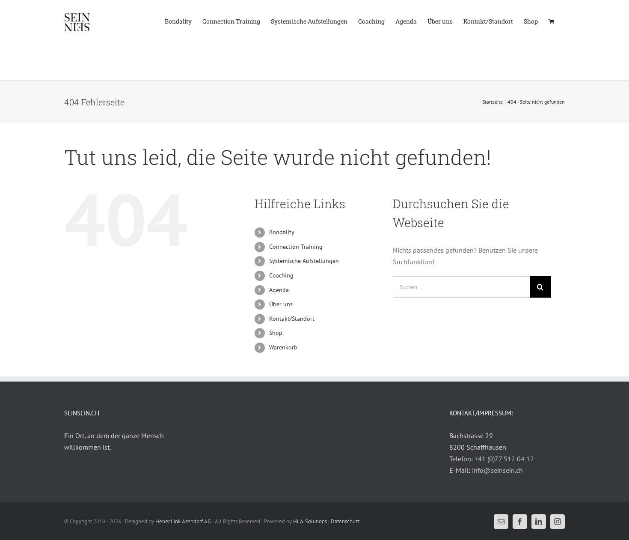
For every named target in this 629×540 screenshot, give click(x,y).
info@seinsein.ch (497, 470)
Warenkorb (283, 347)
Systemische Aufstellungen (304, 261)
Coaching (281, 275)
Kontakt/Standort (291, 318)
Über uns (281, 304)
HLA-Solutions (310, 521)
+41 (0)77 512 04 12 (504, 458)
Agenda (279, 290)
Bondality (281, 232)
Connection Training (296, 247)
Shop (275, 333)
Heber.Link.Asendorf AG (183, 521)
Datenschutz (345, 521)
